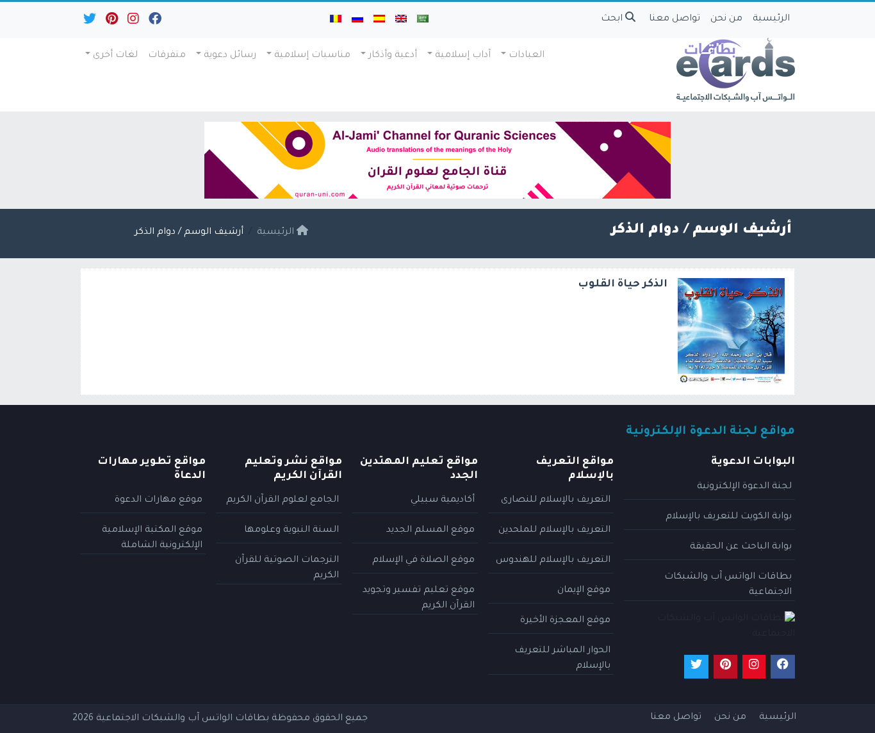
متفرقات (167, 56)
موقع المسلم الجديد (430, 530)
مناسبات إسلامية (312, 56)
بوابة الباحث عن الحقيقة (741, 547)
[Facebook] (154, 22)
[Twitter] (88, 22)
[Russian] (357, 20)
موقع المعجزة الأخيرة (565, 621)
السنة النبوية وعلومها (291, 530)
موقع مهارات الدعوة (158, 500)
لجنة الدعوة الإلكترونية (744, 487)
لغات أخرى (115, 56)
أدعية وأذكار (392, 56)
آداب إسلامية (463, 56)
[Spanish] (379, 20)
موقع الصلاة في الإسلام (423, 561)
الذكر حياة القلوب (622, 284)
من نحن (726, 19)
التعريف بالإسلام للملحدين (554, 530)
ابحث (613, 19)
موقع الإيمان (583, 591)
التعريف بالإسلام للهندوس (553, 561)
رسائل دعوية (230, 56)
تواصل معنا (674, 19)
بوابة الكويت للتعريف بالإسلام (729, 517)
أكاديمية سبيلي (443, 500)
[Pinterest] (110, 22)
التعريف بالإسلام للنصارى (555, 500)
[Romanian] (336, 20)
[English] (401, 20)
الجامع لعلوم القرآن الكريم (282, 500)
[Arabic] (423, 20)
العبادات (526, 56)
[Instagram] (132, 22)
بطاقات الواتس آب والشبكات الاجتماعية (182, 719)
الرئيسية (771, 19)
